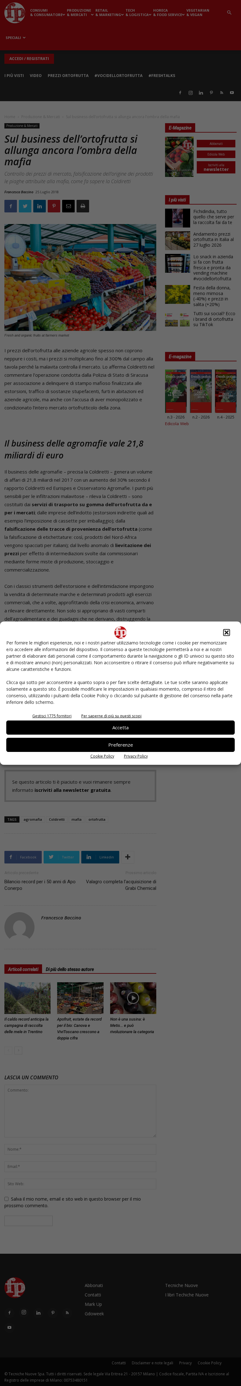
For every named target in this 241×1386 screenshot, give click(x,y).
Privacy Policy (136, 756)
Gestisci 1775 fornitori (52, 716)
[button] (226, 632)
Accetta (120, 727)
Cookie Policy (102, 756)
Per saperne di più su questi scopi (111, 716)
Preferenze (120, 745)
